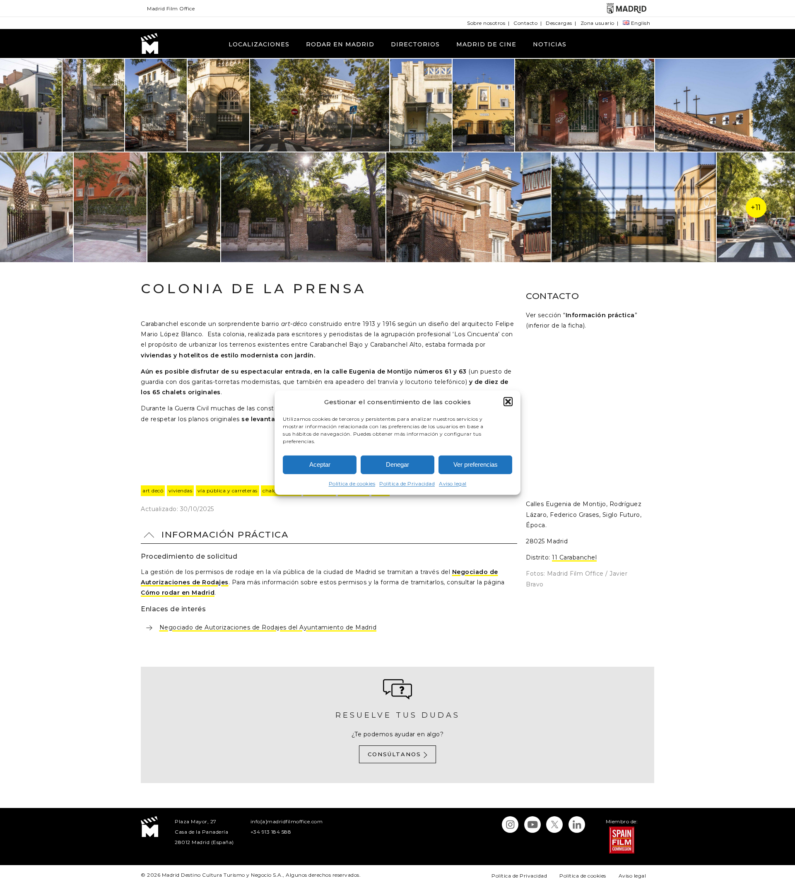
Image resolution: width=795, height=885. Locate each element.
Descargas (559, 23)
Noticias (549, 44)
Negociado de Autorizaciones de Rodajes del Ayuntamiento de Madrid (268, 627)
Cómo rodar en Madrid (177, 592)
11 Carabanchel (574, 557)
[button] (508, 402)
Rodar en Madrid (340, 44)
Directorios (415, 44)
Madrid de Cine (486, 44)
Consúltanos (394, 754)
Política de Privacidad (407, 483)
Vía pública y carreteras (228, 490)
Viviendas (181, 490)
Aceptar (319, 464)
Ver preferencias (475, 464)
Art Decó (152, 490)
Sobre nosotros (486, 23)
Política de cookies (352, 483)
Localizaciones (259, 44)
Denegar (397, 464)
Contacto (525, 23)
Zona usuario (597, 23)
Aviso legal (453, 483)
